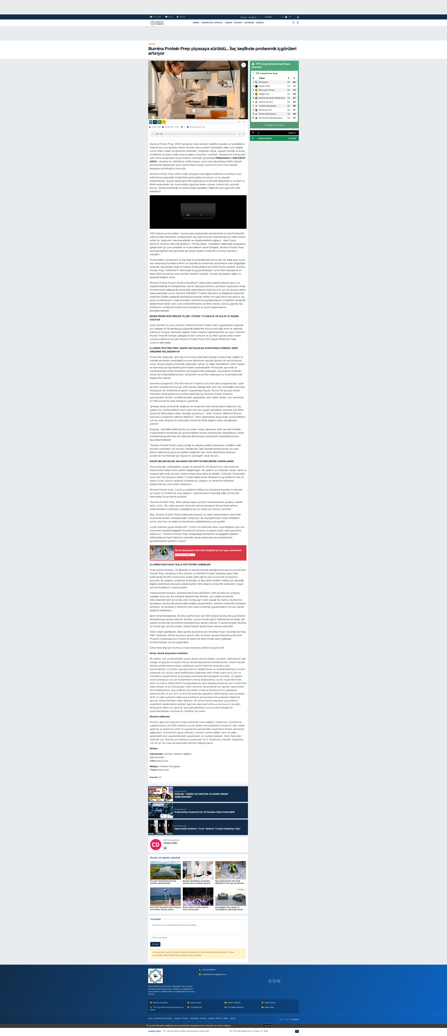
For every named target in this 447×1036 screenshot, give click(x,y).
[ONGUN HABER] (157, 22)
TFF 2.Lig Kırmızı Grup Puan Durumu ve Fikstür (167, 1008)
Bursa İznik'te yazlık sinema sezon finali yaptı (188, 1031)
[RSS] (279, 981)
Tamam (267, 1026)
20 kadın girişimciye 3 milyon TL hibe (251, 1031)
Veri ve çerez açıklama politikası (247, 1026)
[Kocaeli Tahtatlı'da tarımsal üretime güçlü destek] (165, 870)
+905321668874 (208, 970)
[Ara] (293, 22)
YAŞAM (228, 23)
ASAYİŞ (211, 1018)
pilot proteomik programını (222, 577)
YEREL (225, 1018)
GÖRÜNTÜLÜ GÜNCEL (212, 23)
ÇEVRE (232, 1018)
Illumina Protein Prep (216, 165)
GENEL (196, 23)
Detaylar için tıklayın (274, 125)
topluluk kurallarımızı (173, 952)
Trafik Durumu (270, 1003)
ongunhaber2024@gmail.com (214, 974)
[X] (270, 981)
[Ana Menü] (298, 22)
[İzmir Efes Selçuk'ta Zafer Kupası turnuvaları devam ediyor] (165, 896)
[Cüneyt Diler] (155, 845)
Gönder (155, 944)
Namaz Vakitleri (234, 1003)
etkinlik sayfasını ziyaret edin (184, 635)
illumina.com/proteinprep (186, 648)
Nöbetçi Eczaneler (160, 1003)
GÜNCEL (260, 23)
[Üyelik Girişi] (297, 16)
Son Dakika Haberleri (235, 1007)
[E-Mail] (165, 848)
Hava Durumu (196, 1003)
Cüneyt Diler (156, 127)
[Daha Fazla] (164, 122)
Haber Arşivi (269, 1007)
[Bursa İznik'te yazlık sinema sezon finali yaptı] (198, 896)
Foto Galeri (156, 17)
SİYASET (238, 23)
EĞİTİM (218, 1018)
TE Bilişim (295, 1019)
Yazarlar (182, 17)
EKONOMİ (249, 23)
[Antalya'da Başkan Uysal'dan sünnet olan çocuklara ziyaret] (198, 870)
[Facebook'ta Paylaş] (150, 122)
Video (170, 17)
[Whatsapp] (274, 981)
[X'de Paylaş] (155, 122)
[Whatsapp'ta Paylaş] (159, 122)
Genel (150, 1018)
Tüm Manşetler (196, 1007)
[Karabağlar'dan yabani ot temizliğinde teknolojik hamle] (230, 896)
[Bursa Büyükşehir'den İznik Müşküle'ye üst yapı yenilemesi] (230, 870)
